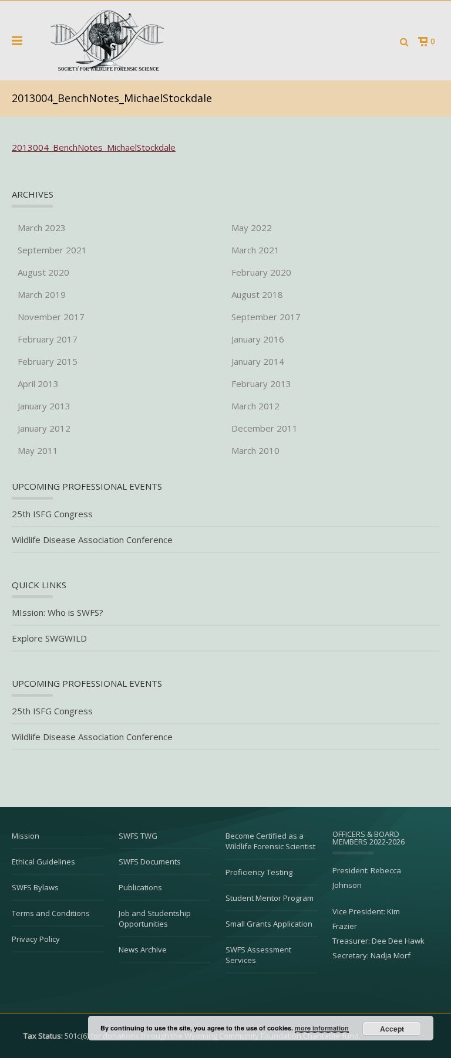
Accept (392, 1028)
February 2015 (48, 361)
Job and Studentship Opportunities (155, 918)
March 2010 (255, 450)
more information (322, 1027)
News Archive (143, 949)
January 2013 (44, 406)
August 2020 (43, 272)
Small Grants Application (269, 923)
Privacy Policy (36, 939)
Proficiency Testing (259, 872)
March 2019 (42, 294)
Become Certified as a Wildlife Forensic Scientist (270, 841)
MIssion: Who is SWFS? (57, 612)
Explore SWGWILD (49, 638)
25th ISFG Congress (52, 514)
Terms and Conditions (51, 913)
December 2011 (264, 428)
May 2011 (38, 450)
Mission (25, 835)
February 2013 (261, 383)
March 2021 (255, 250)
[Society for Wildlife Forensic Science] (105, 40)
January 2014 (257, 361)
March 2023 (42, 227)
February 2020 (261, 272)
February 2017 (48, 339)
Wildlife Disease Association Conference (92, 539)
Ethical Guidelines (43, 861)
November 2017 (51, 317)
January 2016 (257, 339)
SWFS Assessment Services (258, 954)
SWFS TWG (138, 835)
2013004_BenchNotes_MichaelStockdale (94, 147)
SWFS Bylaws (35, 887)
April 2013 (38, 383)
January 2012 (44, 428)
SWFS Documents (150, 861)
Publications (140, 887)
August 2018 (257, 294)
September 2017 (266, 317)
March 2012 (255, 406)
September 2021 (52, 250)
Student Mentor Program (270, 898)
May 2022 (251, 227)
